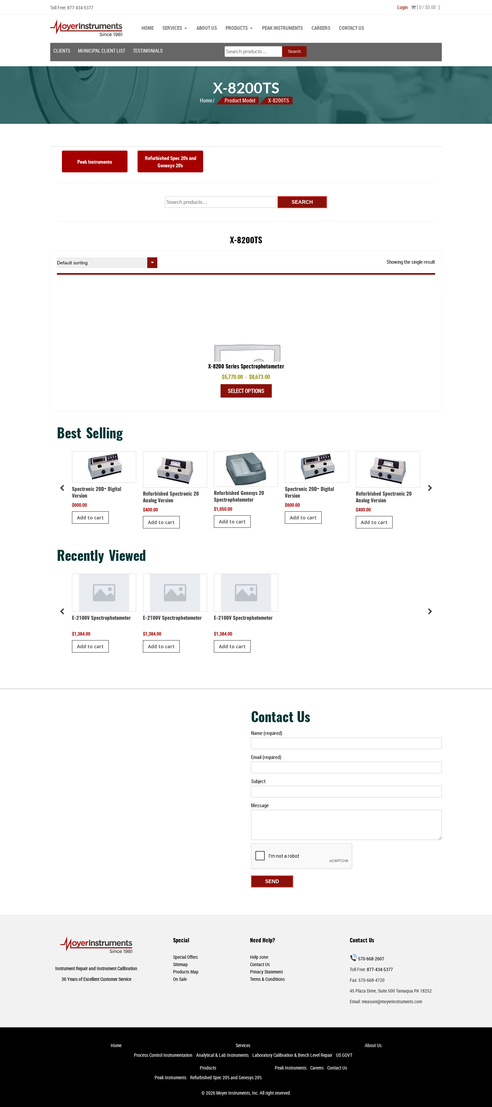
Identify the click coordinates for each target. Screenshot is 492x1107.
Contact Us (351, 27)
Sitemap (180, 964)
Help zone (259, 957)
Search (294, 51)
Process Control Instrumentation (163, 1055)
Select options (246, 391)
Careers (321, 27)
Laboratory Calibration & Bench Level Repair (292, 1055)
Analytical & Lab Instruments (222, 1055)
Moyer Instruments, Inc (237, 1093)
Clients (62, 50)
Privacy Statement (266, 971)
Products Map (185, 971)
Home (148, 27)
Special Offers (185, 957)
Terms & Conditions (267, 979)
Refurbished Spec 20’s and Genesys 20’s (226, 1077)
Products (237, 27)
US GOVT (344, 1055)
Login (402, 7)
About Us (206, 27)
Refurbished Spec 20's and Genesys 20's (170, 162)
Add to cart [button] (90, 517)
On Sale (180, 979)
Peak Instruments (282, 27)
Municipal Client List (101, 50)
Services (172, 27)
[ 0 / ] (428, 7)
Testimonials (148, 50)
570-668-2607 (371, 958)
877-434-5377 (80, 7)
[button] (430, 488)
